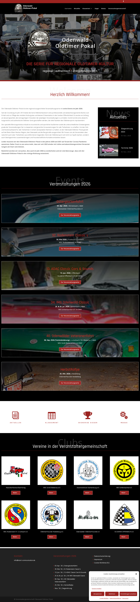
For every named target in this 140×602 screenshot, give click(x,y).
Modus (103, 8)
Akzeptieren (97, 594)
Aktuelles (77, 8)
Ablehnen (112, 594)
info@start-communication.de (24, 560)
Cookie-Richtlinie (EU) (101, 563)
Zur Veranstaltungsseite (70, 215)
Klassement (86, 8)
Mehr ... (16, 493)
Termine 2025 (127, 148)
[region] (70, 47)
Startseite (68, 8)
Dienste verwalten (96, 588)
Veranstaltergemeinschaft (117, 8)
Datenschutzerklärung (115, 598)
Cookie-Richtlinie (104, 598)
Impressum (125, 598)
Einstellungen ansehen (128, 594)
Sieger (97, 8)
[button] (136, 574)
